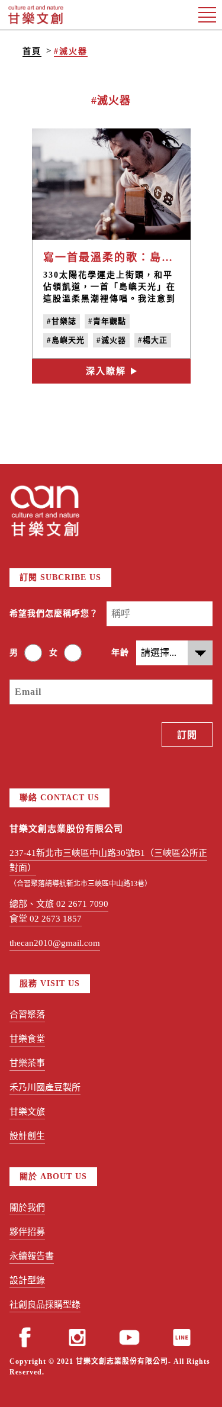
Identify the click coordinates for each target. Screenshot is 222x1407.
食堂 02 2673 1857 (45, 918)
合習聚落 (27, 1014)
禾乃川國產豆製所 (45, 1087)
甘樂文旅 (27, 1111)
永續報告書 (31, 1256)
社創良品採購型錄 (45, 1304)
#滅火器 (71, 51)
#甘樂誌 (61, 321)
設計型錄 (27, 1280)
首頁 (31, 51)
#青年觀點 (107, 321)
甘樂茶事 (27, 1063)
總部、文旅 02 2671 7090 (58, 904)
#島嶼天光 (66, 340)
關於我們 (27, 1207)
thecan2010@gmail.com (54, 943)
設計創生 (27, 1136)
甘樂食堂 (27, 1039)
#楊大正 (153, 340)
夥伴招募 (27, 1232)
